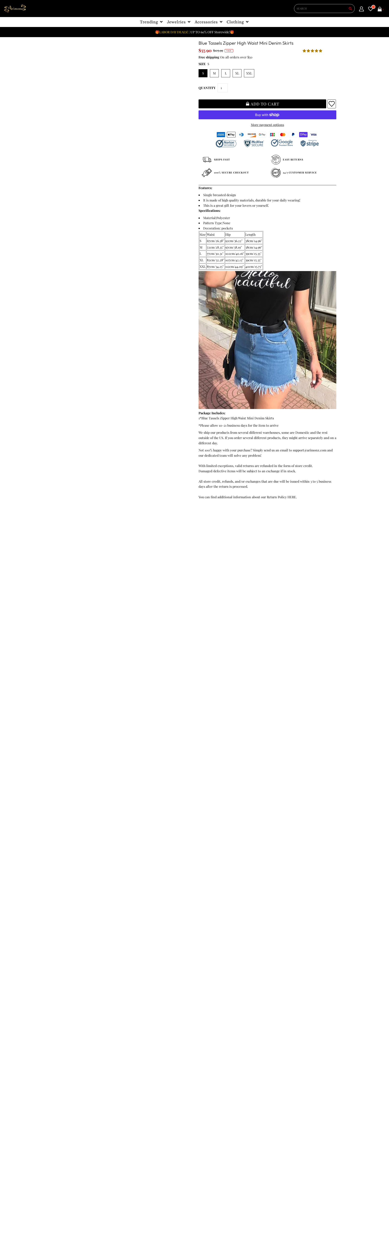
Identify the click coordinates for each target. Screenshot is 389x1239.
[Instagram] (247, 1131)
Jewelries (176, 22)
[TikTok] (201, 1139)
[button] (313, 50)
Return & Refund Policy (73, 1119)
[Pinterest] (223, 1131)
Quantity (207, 88)
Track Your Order (68, 1104)
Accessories (206, 22)
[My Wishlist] (370, 9)
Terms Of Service (68, 1109)
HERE (291, 497)
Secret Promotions (140, 1109)
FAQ (130, 1119)
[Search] (350, 8)
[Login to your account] (361, 9)
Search (61, 1135)
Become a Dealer (139, 1124)
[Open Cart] (379, 9)
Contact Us (64, 1140)
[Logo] (15, 8)
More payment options (267, 125)
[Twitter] (212, 1131)
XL (237, 73)
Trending (149, 22)
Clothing (235, 22)
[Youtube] (235, 1131)
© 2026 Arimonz (65, 1219)
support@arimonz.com (309, 450)
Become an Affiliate (141, 1130)
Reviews (61, 1130)
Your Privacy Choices (71, 1145)
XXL (249, 73)
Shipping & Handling (71, 1124)
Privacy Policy (66, 1114)
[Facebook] (201, 1131)
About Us (133, 1114)
